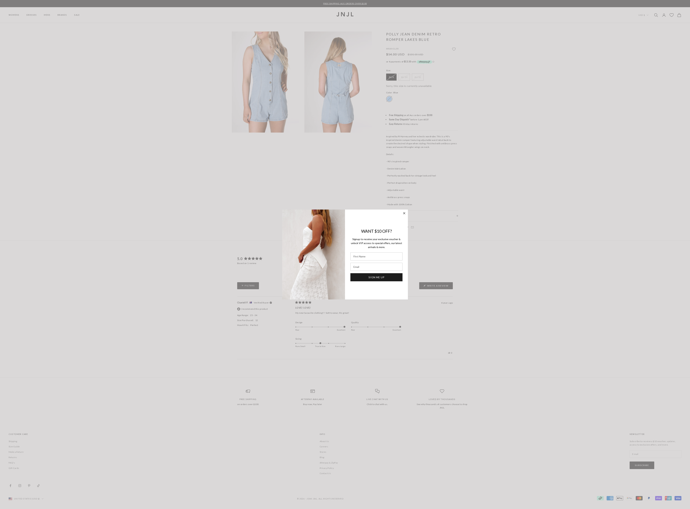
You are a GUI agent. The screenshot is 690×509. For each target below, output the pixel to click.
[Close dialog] (404, 213)
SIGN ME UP (377, 277)
